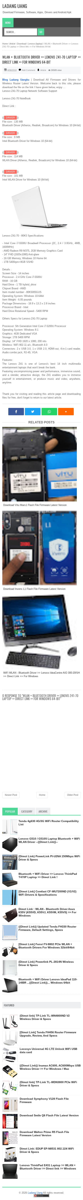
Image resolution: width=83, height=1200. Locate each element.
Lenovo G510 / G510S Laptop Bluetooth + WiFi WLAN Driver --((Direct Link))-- (49, 840)
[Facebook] (16, 411)
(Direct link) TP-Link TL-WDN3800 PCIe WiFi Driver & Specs (48, 1084)
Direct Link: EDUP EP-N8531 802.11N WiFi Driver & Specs (47, 1150)
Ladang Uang (14, 5)
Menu (8, 23)
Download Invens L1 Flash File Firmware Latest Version (34, 588)
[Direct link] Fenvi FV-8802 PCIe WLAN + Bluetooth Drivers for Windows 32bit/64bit (47, 946)
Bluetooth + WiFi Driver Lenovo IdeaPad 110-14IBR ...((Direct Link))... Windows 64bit (48, 981)
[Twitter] (33, 411)
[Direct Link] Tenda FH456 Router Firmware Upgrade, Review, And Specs (48, 1034)
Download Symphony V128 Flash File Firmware (44, 1100)
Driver (10, 117)
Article (43, 70)
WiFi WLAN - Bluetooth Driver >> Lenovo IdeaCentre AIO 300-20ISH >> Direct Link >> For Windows (41, 674)
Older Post (72, 795)
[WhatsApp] (49, 411)
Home (42, 795)
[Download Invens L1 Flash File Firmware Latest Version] (41, 548)
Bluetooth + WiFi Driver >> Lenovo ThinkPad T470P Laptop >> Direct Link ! (48, 875)
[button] (66, 411)
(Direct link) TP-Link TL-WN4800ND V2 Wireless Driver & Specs (45, 1017)
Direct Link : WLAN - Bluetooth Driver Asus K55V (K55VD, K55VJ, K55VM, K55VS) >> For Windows (47, 912)
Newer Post (11, 795)
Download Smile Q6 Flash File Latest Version (49, 1115)
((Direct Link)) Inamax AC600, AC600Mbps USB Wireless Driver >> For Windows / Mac (50, 1067)
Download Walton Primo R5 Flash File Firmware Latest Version (44, 1133)
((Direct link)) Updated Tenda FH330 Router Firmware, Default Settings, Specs (47, 928)
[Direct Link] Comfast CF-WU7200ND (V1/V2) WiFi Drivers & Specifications (47, 893)
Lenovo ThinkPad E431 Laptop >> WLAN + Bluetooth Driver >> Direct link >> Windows (48, 1167)
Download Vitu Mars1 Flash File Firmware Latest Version (35, 505)
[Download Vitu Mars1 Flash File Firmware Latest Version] (41, 464)
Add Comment (28, 70)
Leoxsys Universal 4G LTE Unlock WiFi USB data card (48, 1050)
